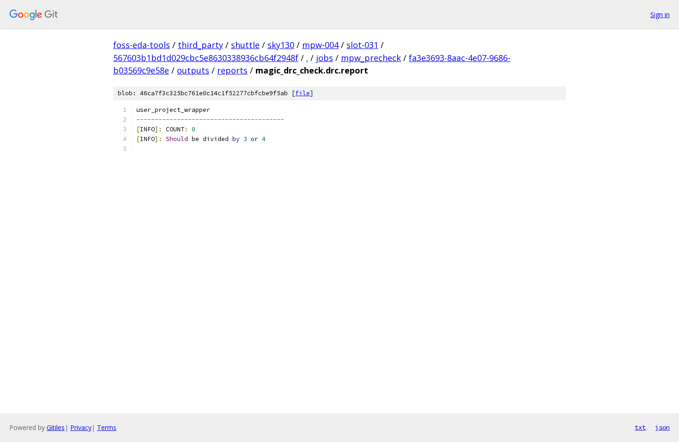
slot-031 (362, 44)
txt (640, 427)
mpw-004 (320, 44)
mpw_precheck (371, 57)
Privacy (80, 427)
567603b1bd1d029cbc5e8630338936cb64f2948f (205, 57)
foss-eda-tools (141, 44)
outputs (193, 70)
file (302, 93)
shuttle (245, 44)
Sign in (660, 14)
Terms (106, 427)
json (662, 427)
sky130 (280, 44)
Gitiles (56, 427)
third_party (200, 44)
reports (232, 70)
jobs (324, 57)
